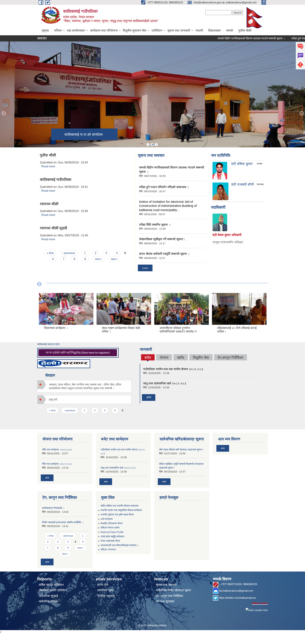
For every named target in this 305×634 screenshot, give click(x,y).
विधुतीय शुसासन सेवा (134, 30)
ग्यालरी (199, 30)
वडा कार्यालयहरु (76, 30)
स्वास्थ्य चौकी (49, 204)
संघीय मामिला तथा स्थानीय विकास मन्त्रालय (120, 505)
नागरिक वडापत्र (106, 596)
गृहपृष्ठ (45, 30)
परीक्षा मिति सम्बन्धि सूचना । (155, 224)
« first (50, 253)
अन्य (148, 397)
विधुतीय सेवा (201, 357)
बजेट (147, 357)
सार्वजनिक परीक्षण (48, 601)
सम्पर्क (229, 30)
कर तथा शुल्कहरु (165, 601)
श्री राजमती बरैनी (242, 184)
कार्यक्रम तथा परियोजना (104, 30)
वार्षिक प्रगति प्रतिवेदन (51, 585)
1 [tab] (147, 144)
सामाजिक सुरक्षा (105, 590)
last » (114, 259)
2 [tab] (152, 144)
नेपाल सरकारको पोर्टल (110, 540)
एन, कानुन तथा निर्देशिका (169, 596)
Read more (48, 166)
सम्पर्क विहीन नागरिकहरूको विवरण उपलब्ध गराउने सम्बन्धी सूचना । (237, 38)
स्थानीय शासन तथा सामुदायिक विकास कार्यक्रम (121, 510)
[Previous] (3, 113)
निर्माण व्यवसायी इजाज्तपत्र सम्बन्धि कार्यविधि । (62, 522)
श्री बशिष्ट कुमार (242, 164)
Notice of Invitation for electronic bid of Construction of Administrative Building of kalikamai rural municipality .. (168, 206)
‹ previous (69, 253)
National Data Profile (112, 532)
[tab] (84, 386)
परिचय (58, 30)
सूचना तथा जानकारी (178, 30)
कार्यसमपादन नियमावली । (53, 508)
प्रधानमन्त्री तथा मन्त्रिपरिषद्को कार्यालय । (120, 545)
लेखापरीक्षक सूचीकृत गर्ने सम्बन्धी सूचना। (162, 239)
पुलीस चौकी (244, 30)
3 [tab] (156, 144)
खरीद (180, 357)
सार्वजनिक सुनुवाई (48, 596)
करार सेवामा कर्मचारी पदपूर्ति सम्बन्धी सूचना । (164, 254)
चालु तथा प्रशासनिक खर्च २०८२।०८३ (164, 383)
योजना (164, 357)
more (145, 268)
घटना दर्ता (102, 585)
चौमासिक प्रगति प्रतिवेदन (53, 590)
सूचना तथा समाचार (166, 585)
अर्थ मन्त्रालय (107, 519)
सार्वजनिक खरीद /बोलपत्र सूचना (173, 590)
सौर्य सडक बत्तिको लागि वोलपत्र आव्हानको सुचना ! (181, 449)
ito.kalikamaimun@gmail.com (236, 590)
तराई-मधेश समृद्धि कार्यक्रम (112, 536)
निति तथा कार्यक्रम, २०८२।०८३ (56, 463)
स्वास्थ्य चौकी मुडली (53, 228)
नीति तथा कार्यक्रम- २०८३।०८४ (57, 449)
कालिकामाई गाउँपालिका (55, 179)
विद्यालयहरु (214, 30)
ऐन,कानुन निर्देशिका (230, 357)
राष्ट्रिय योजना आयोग (110, 527)
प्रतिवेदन (157, 30)
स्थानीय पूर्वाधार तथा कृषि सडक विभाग (117, 514)
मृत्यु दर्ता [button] (53, 399)
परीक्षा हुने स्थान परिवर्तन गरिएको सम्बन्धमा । (164, 187)
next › (98, 259)
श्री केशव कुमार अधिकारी (227, 235)
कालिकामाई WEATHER (48, 344)
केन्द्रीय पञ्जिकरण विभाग (112, 523)
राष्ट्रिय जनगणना (108, 549)
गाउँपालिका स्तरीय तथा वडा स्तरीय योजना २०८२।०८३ (173, 369)
